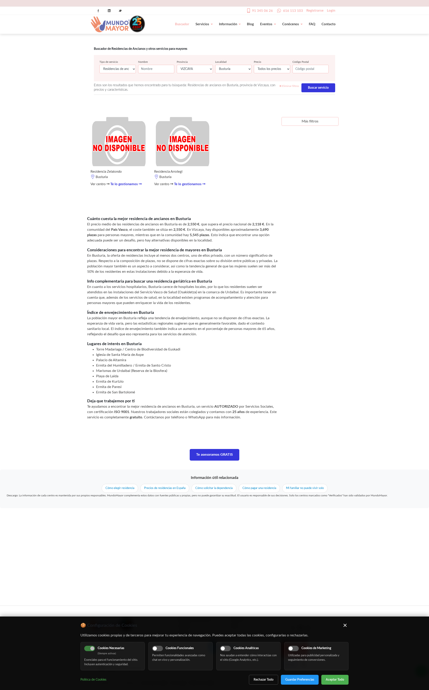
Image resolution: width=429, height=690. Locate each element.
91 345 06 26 (262, 11)
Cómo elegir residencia (119, 488)
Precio (257, 62)
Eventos (266, 24)
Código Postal (300, 62)
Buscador (182, 24)
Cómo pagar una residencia (259, 488)
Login (331, 10)
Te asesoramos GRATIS (214, 454)
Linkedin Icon (109, 10)
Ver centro (98, 184)
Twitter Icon (120, 10)
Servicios (202, 24)
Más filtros (310, 121)
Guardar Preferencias (299, 679)
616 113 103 (293, 11)
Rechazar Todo (263, 679)
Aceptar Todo (335, 679)
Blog (250, 24)
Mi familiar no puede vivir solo (305, 488)
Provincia (182, 62)
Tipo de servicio (108, 62)
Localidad (221, 62)
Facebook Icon (98, 10)
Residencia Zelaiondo (106, 171)
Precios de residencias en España (164, 488)
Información (228, 24)
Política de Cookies (93, 679)
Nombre (143, 62)
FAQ (312, 24)
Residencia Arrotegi (168, 171)
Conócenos (290, 24)
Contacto (329, 24)
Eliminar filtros (290, 86)
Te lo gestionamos (124, 184)
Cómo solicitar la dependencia (214, 488)
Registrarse (315, 10)
